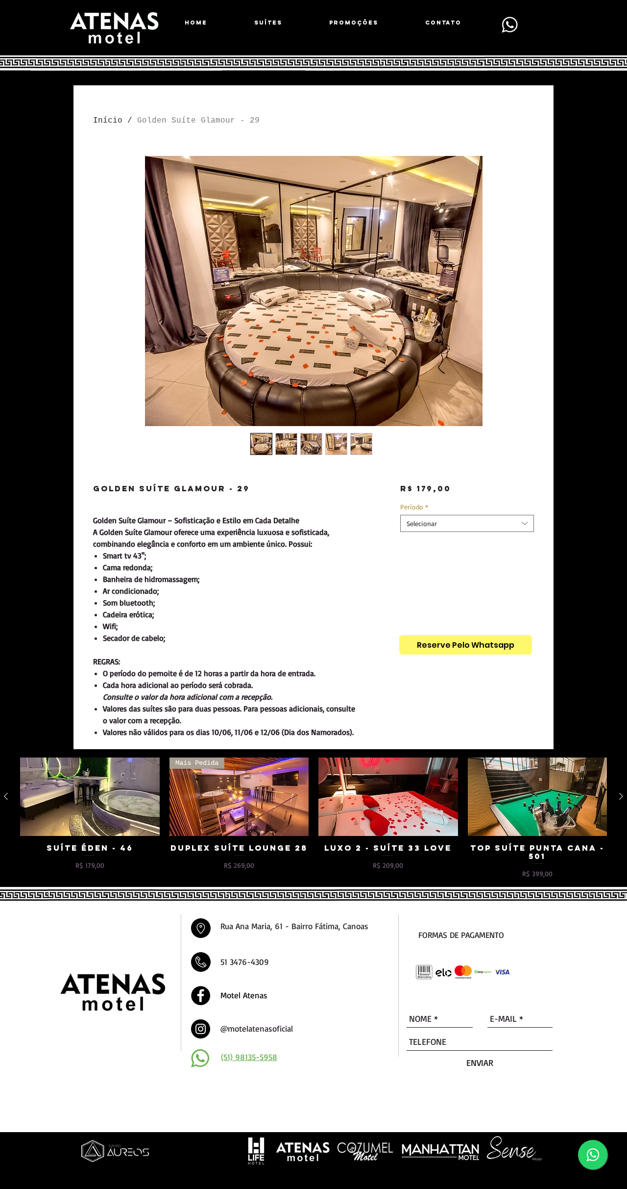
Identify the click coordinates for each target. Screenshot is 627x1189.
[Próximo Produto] (621, 796)
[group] (313, 818)
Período (414, 507)
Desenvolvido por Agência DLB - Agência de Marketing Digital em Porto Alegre (275, 1175)
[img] (424, 972)
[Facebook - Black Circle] (200, 995)
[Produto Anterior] (6, 796)
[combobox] (467, 523)
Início (107, 120)
